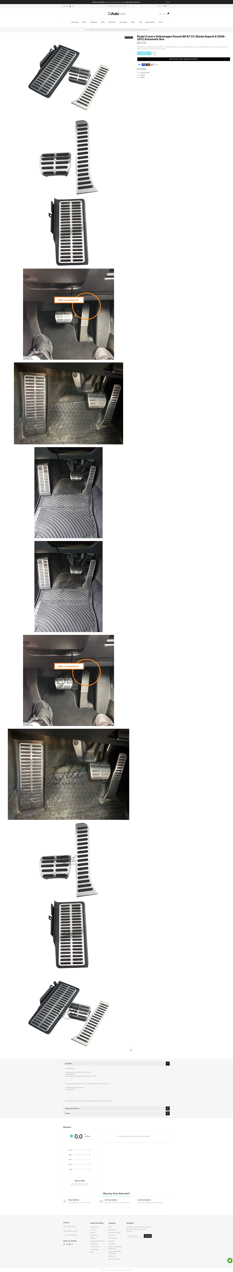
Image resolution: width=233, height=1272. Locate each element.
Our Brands (93, 1235)
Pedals (143, 75)
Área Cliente (94, 1227)
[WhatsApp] (73, 6)
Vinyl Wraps (74, 22)
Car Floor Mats (112, 1238)
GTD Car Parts (145, 72)
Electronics (112, 22)
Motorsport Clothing (114, 1232)
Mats (140, 22)
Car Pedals (98, 29)
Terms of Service (95, 1246)
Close (65, 2)
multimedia (111, 1256)
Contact (92, 1232)
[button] (183, 59)
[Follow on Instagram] (67, 6)
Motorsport (93, 22)
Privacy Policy (94, 1249)
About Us (93, 1229)
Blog (91, 1252)
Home (85, 29)
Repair (133, 22)
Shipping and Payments (97, 1241)
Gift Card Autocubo (114, 1259)
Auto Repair (91, 29)
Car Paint (111, 1235)
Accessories (123, 22)
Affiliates (92, 1238)
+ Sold (160, 22)
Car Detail (111, 1241)
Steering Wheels (150, 22)
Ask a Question (141, 69)
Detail (103, 22)
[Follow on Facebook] (64, 6)
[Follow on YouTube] (70, 6)
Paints (84, 22)
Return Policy (94, 1244)
